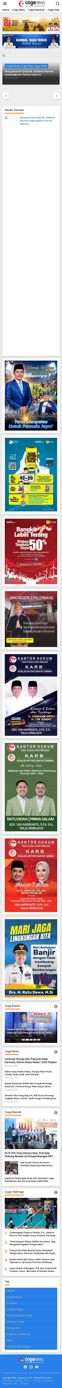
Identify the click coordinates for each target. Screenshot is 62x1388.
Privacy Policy (23, 1380)
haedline (10, 1290)
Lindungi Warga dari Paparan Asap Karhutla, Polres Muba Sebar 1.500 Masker (31, 1060)
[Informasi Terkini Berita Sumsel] (31, 3)
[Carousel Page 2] (27, 1040)
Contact (37, 1380)
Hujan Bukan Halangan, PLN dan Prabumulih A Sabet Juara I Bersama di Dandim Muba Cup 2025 (33, 1269)
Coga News (27, 65)
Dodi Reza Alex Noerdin (18, 1346)
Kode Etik (48, 1380)
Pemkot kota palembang (19, 1315)
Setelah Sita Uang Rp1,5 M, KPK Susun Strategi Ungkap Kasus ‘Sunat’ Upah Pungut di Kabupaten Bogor (31, 1097)
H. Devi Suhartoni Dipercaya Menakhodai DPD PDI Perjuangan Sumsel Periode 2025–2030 (27, 1031)
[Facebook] (25, 1367)
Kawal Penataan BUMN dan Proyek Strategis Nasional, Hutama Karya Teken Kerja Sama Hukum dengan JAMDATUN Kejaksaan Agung (28, 1085)
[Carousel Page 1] (23, 1040)
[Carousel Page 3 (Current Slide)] (31, 1040)
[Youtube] (37, 1367)
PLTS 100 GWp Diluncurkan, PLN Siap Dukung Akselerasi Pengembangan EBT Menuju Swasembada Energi (29, 1154)
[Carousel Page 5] (38, 1040)
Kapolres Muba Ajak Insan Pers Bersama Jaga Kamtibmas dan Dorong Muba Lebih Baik (29, 1179)
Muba (9, 1340)
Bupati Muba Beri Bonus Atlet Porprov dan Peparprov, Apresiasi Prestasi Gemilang (32, 1260)
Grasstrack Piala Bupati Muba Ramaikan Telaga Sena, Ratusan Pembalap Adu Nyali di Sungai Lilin (32, 1252)
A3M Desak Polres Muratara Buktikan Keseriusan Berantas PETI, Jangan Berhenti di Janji (36, 1164)
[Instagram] (31, 1367)
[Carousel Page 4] (34, 1040)
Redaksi (25, 1383)
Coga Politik (40, 65)
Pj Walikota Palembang (18, 1334)
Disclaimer (7, 1380)
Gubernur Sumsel (15, 1321)
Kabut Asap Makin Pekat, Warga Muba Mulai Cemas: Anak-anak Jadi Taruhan (28, 1073)
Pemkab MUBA (14, 1296)
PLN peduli (11, 1303)
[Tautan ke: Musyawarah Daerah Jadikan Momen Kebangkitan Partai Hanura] (11, 234)
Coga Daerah (13, 65)
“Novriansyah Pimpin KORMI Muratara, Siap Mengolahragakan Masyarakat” (32, 1243)
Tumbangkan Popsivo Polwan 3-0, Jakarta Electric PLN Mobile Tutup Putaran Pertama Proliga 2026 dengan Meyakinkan (32, 1234)
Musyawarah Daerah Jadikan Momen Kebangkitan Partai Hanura (29, 73)
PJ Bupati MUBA (14, 1309)
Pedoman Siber (10, 1383)
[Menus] (4, 3)
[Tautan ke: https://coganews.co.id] (56, 1006)
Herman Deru (13, 1327)
